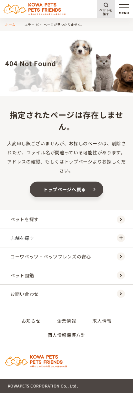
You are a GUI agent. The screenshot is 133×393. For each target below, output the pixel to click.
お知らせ (31, 320)
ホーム (10, 24)
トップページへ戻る (64, 189)
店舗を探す (22, 238)
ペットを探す (105, 11)
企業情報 (66, 320)
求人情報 (101, 320)
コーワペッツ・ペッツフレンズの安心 (50, 256)
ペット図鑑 (22, 275)
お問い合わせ (24, 294)
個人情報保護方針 (66, 335)
